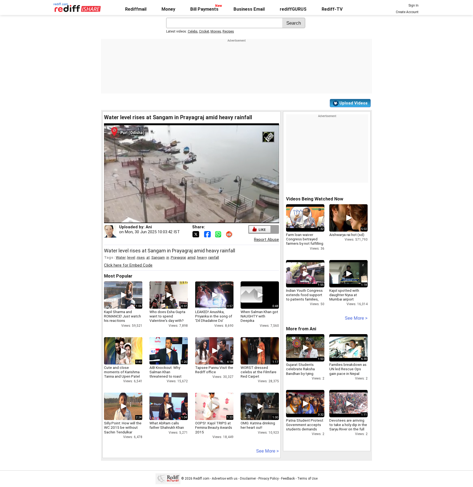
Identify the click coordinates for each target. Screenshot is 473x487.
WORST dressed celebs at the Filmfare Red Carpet (258, 371)
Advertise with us (225, 478)
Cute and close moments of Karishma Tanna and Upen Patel (122, 371)
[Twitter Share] (196, 233)
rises (141, 257)
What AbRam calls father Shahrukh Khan (166, 425)
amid (191, 257)
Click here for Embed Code (128, 265)
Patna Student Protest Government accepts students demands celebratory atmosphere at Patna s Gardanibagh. (304, 431)
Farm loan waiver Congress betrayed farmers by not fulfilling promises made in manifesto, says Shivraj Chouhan (305, 245)
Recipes (228, 31)
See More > (267, 451)
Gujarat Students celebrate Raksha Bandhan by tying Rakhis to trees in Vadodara (300, 373)
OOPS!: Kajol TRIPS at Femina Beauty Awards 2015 (213, 427)
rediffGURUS (293, 9)
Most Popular (118, 276)
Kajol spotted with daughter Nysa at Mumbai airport (344, 294)
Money (168, 9)
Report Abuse (266, 239)
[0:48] (252, 295)
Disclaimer (248, 478)
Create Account (407, 12)
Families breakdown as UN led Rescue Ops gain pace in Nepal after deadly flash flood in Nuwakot (348, 373)
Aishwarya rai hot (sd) (346, 234)
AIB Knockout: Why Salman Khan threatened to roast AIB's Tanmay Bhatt (165, 374)
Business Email (249, 9)
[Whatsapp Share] (219, 233)
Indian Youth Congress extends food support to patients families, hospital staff (304, 297)
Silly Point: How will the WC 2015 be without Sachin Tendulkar (123, 427)
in (167, 257)
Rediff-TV (332, 9)
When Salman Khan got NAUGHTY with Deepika (259, 316)
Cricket (204, 31)
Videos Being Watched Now (314, 199)
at (148, 257)
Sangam (158, 257)
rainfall (213, 257)
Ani (149, 226)
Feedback (288, 478)
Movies (215, 31)
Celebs (193, 31)
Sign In (413, 5)
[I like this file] (259, 229)
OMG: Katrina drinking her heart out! (258, 425)
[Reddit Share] (230, 233)
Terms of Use (307, 478)
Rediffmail (135, 9)
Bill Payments (204, 9)
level (131, 257)
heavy (202, 257)
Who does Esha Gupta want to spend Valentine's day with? (167, 316)
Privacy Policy (268, 478)
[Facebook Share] (208, 233)
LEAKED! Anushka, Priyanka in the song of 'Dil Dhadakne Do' (213, 316)
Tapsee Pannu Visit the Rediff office (214, 369)
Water (121, 257)
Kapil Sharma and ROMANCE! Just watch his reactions (122, 316)
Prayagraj (178, 257)
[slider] (186, 219)
